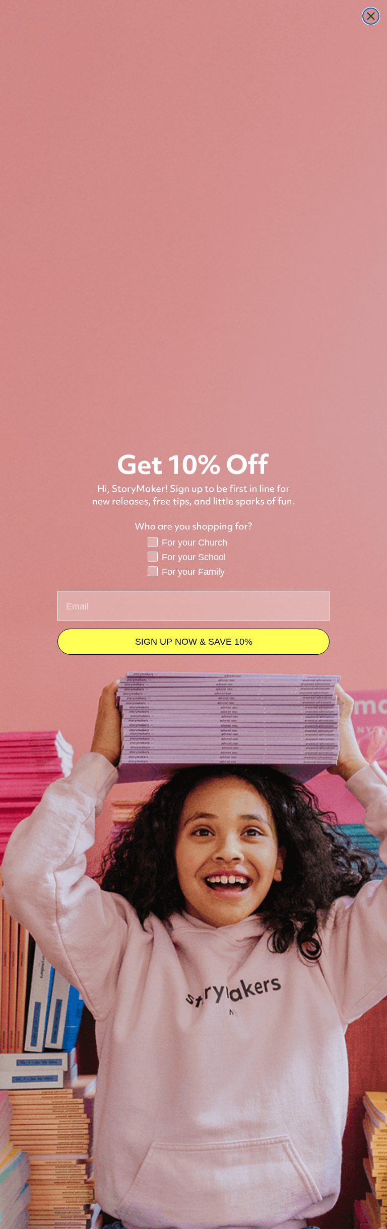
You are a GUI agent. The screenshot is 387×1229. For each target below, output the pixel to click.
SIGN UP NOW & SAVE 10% (193, 642)
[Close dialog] (371, 16)
